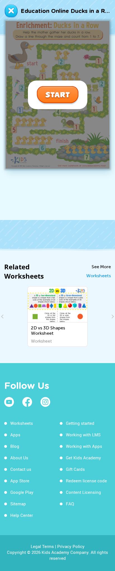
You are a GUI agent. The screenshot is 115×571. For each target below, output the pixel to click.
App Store (19, 480)
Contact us (20, 469)
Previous (3, 316)
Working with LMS (83, 434)
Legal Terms (42, 546)
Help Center (21, 515)
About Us (19, 457)
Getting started (80, 423)
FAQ (70, 503)
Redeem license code (86, 480)
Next (112, 316)
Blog (14, 446)
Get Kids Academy (83, 457)
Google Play (21, 492)
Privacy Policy (71, 546)
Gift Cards (75, 469)
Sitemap (18, 503)
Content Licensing (83, 492)
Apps (15, 434)
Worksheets (98, 275)
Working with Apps (84, 446)
